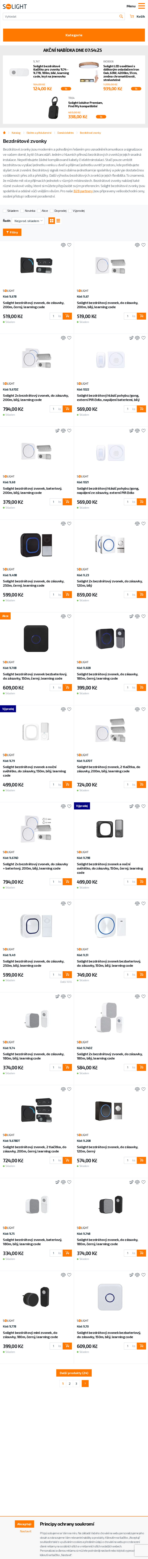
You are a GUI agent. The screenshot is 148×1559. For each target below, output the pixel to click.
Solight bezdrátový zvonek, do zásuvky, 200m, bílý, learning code (107, 304)
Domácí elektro (65, 132)
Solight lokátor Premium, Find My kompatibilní (85, 104)
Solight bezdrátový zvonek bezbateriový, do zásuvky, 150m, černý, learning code (35, 676)
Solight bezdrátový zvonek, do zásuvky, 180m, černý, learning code (107, 676)
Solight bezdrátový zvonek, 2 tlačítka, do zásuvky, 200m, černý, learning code (34, 1149)
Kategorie (74, 35)
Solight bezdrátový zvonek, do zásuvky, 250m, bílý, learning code (33, 963)
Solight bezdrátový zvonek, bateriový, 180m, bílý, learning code (32, 1241)
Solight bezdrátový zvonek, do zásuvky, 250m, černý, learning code (33, 583)
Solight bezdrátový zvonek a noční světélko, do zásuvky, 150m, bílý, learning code (34, 771)
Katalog (16, 132)
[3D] (130, 338)
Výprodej (78, 210)
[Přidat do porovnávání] (62, 245)
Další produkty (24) (74, 1373)
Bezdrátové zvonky (90, 132)
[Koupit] (66, 88)
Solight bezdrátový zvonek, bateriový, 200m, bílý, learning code (32, 490)
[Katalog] (51, 220)
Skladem (12, 210)
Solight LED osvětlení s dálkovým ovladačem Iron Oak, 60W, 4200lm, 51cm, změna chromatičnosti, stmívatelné (121, 73)
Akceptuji (24, 1524)
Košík (141, 16)
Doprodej (60, 210)
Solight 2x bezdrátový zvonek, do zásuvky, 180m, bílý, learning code (109, 1056)
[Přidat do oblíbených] (68, 245)
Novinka (30, 210)
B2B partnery (83, 191)
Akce (45, 210)
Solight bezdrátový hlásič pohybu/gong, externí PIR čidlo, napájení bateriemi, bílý (108, 397)
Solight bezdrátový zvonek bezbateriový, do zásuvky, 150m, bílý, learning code (109, 963)
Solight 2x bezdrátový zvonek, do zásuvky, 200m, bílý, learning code (35, 397)
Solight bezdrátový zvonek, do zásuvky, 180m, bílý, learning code (33, 1056)
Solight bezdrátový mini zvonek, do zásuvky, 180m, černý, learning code (30, 1334)
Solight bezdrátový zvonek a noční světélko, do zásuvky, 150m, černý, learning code (110, 868)
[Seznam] (58, 220)
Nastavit (25, 1531)
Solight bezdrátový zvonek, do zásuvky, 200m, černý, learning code (33, 304)
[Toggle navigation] (141, 6)
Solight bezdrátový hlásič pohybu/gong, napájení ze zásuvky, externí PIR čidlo (108, 490)
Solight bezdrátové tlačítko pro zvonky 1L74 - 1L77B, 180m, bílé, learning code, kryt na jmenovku (51, 71)
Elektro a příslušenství (39, 132)
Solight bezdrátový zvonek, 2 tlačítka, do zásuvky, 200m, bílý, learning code (108, 769)
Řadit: (7, 220)
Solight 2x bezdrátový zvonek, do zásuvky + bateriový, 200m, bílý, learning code (35, 866)
